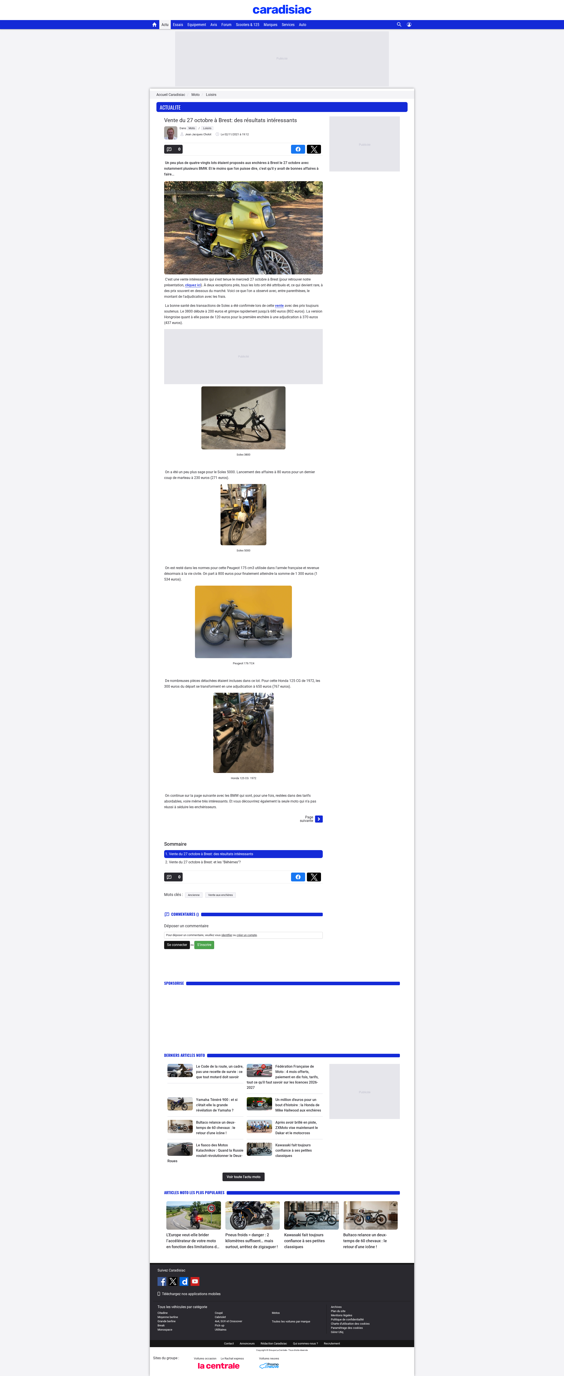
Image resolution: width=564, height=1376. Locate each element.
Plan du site (338, 1311)
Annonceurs (247, 1343)
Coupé (219, 1313)
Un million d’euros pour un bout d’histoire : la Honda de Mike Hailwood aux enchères (298, 1105)
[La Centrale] (218, 1370)
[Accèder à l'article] (180, 1070)
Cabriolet (220, 1317)
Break (161, 1325)
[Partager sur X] (315, 147)
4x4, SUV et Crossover (228, 1321)
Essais (178, 24)
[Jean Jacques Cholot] (170, 138)
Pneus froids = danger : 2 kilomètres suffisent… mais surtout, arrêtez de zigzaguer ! (251, 1241)
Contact (229, 1343)
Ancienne (194, 895)
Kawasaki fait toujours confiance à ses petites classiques (293, 1150)
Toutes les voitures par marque (291, 1321)
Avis (213, 24)
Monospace (165, 1329)
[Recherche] (399, 24)
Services (288, 24)
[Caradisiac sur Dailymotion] (184, 1282)
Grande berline (167, 1321)
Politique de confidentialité (347, 1319)
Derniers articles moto (184, 1055)
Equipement (196, 24)
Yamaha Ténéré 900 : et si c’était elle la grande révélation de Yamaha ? (216, 1105)
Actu (165, 24)
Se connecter (177, 945)
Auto (302, 24)
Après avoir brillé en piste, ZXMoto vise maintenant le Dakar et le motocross (296, 1127)
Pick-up (219, 1325)
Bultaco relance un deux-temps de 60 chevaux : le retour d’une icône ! (215, 1127)
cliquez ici (193, 285)
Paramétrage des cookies (347, 1327)
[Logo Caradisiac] (282, 17)
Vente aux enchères (220, 895)
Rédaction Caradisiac (274, 1343)
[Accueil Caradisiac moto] (154, 24)
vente (279, 306)
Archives (336, 1307)
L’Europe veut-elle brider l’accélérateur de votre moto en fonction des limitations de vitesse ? (192, 1241)
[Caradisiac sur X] (173, 1282)
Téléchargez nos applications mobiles (191, 1294)
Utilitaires (220, 1329)
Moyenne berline (168, 1317)
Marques (270, 24)
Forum (226, 24)
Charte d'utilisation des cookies (350, 1323)
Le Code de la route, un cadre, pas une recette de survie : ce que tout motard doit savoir (219, 1071)
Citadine (163, 1313)
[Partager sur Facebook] (299, 147)
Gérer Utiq (337, 1332)
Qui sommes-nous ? (305, 1343)
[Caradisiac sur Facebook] (162, 1282)
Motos (276, 1313)
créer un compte (247, 935)
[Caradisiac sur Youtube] (195, 1282)
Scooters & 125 (247, 24)
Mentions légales (341, 1315)
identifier (226, 935)
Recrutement (332, 1343)
